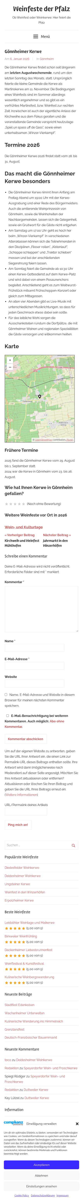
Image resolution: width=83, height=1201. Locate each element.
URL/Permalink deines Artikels (26, 805)
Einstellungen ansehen (41, 1186)
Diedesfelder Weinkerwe (22, 868)
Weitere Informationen (21, 795)
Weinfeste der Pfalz (41, 9)
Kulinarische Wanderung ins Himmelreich (34, 1021)
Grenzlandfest (14, 1029)
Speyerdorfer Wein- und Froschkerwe (50, 1068)
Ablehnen (41, 1175)
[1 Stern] (6, 504)
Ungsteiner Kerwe (17, 884)
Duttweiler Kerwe (36, 1090)
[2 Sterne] (11, 504)
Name (10, 641)
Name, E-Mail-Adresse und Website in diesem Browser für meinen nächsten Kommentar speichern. (40, 700)
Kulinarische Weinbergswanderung (29, 977)
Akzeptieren (42, 1165)
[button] (77, 1124)
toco (8, 1060)
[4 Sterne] (19, 504)
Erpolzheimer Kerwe (19, 900)
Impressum (63, 1195)
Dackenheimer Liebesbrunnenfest (28, 950)
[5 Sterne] (23, 504)
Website (11, 677)
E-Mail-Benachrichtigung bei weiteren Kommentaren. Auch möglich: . (36, 721)
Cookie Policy (21, 1195)
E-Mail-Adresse (17, 659)
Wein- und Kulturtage (24, 527)
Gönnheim (47, 59)
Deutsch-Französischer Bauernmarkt (31, 1037)
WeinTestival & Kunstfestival (24, 963)
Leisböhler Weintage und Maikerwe (29, 923)
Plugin (69, 439)
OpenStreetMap (43, 439)
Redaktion (12, 1068)
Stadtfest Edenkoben (19, 1005)
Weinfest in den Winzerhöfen (25, 892)
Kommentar (14, 582)
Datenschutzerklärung (43, 1195)
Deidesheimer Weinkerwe (23, 876)
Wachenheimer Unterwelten (24, 1013)
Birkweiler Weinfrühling (21, 936)
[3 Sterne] (15, 504)
